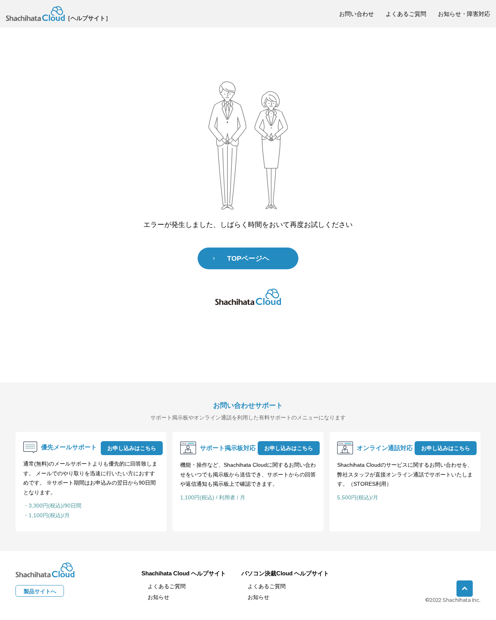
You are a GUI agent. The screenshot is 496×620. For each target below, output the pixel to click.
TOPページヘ (248, 258)
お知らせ (158, 597)
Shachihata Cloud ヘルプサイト (183, 573)
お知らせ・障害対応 (464, 14)
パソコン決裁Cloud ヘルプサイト (285, 573)
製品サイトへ (40, 591)
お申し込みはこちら (131, 448)
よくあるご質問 (406, 14)
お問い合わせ (356, 14)
